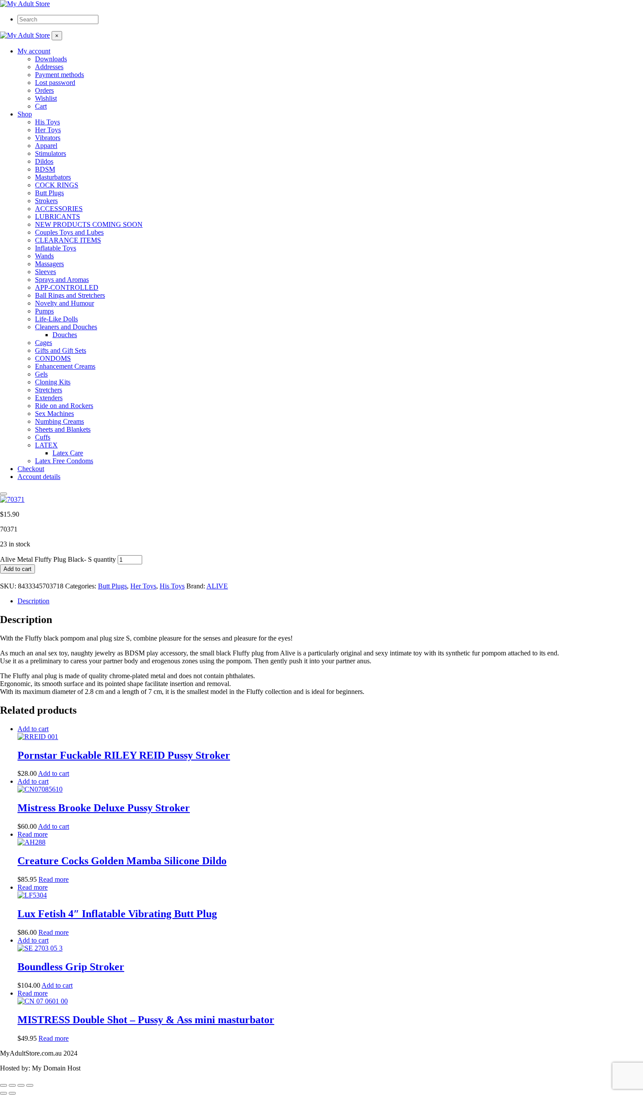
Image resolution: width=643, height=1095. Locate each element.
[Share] (20, 1085)
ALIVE (217, 586)
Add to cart (17, 569)
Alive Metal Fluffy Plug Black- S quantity (58, 559)
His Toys (172, 586)
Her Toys (143, 586)
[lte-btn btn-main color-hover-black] (33, 728)
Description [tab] (33, 601)
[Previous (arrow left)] (3, 1093)
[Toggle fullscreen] (12, 1085)
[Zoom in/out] (3, 1085)
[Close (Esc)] (29, 1085)
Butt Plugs (112, 586)
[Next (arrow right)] (12, 1093)
